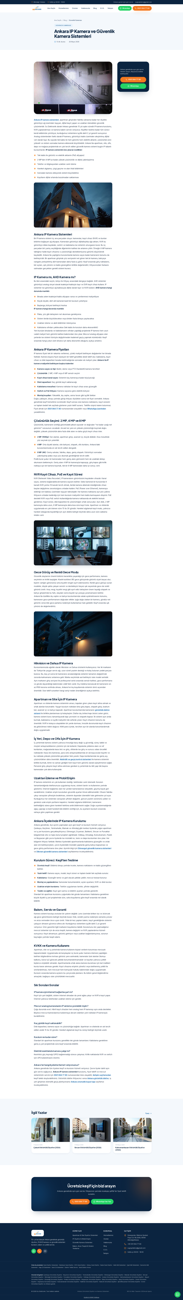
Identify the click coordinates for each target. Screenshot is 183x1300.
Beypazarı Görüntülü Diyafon (91, 1279)
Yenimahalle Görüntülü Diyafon (93, 1275)
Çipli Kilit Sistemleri (133, 1265)
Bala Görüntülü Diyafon (109, 1279)
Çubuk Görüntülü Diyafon (110, 1277)
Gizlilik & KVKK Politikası (91, 1297)
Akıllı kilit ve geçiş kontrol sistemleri (75, 759)
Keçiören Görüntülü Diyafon (72, 1275)
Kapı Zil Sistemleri (45, 1267)
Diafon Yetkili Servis (71, 1267)
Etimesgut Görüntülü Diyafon (113, 1275)
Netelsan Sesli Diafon (66, 1265)
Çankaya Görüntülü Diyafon (53, 1275)
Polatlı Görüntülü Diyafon (72, 1279)
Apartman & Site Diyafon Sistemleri (85, 1235)
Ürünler (75, 8)
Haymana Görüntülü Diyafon (47, 1281)
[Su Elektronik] (36, 8)
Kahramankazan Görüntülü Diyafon (132, 1277)
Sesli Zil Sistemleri (58, 1267)
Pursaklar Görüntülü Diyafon (73, 1277)
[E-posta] (45, 1251)
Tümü (147, 1113)
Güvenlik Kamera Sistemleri (82, 1242)
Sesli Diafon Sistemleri (51, 1265)
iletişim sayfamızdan (102, 1075)
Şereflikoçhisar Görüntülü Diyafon (129, 1281)
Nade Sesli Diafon (106, 1265)
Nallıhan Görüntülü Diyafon (89, 1281)
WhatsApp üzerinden (96, 409)
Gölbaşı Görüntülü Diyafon (92, 1277)
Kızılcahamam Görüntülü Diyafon (68, 1281)
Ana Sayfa (51, 8)
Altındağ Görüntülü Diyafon (53, 1277)
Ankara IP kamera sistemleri (46, 120)
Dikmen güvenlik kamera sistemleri (52, 852)
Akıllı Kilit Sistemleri (119, 1265)
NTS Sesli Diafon (80, 1265)
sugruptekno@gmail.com (143, 2)
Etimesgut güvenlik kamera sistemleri (94, 848)
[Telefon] (39, 1251)
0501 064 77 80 (143, 8)
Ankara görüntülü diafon (98, 1078)
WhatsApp (126, 8)
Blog (95, 8)
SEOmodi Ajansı (146, 1291)
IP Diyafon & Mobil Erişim (82, 1239)
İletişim (110, 8)
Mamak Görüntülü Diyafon (133, 1275)
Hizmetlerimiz (64, 8)
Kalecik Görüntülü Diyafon (108, 1281)
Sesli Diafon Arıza (85, 1267)
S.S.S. (102, 8)
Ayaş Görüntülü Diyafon (126, 1279)
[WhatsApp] (33, 1251)
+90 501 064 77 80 (134, 1244)
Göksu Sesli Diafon (93, 1265)
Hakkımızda (85, 8)
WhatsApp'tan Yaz (103, 1202)
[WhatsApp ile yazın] (177, 1294)
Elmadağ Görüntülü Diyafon (54, 1279)
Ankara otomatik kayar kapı (83, 1082)
